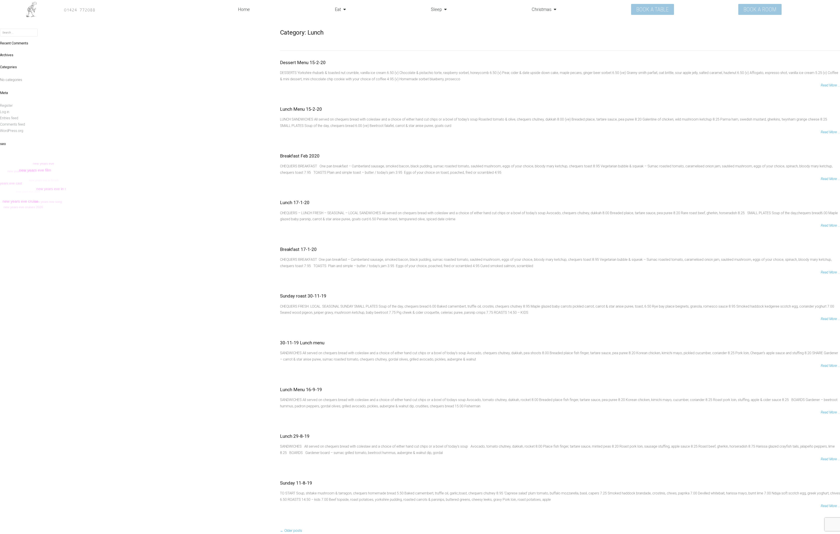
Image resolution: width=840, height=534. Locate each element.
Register (6, 105)
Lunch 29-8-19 (295, 436)
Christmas (541, 9)
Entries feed (9, 118)
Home (244, 9)
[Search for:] (19, 32)
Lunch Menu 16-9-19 (301, 389)
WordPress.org (11, 131)
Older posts (291, 531)
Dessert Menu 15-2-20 (303, 62)
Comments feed (12, 124)
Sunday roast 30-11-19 (303, 296)
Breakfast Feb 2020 (300, 156)
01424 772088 (79, 9)
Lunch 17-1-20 (295, 202)
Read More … (830, 85)
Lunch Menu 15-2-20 (301, 109)
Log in (4, 112)
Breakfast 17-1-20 (298, 249)
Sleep (436, 9)
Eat (338, 9)
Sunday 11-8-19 (296, 483)
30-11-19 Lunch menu (302, 342)
